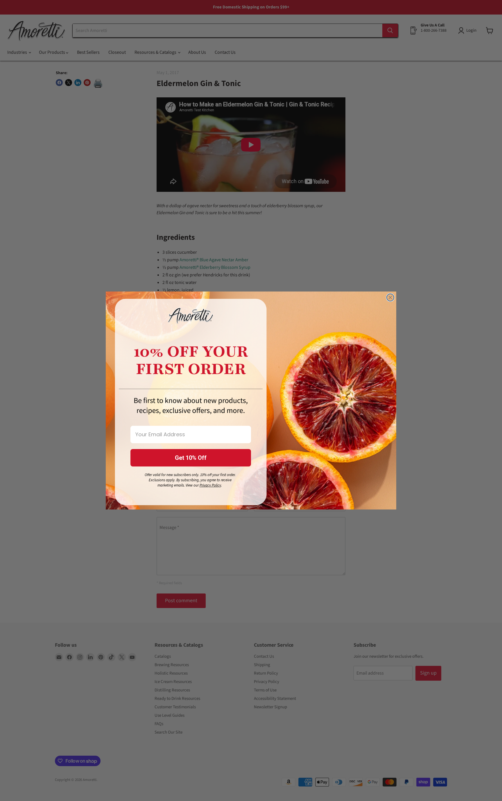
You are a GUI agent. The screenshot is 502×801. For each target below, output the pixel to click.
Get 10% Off (191, 457)
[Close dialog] (390, 297)
